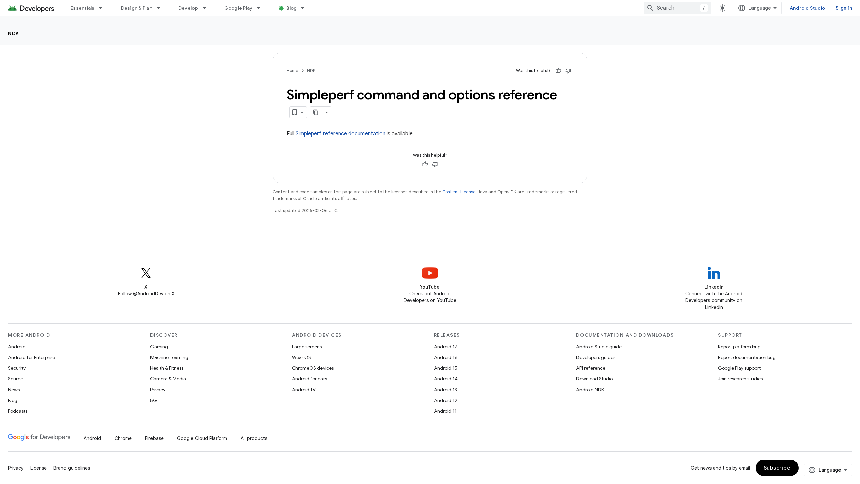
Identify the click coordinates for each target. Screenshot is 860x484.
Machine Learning (169, 357)
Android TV (304, 390)
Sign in (844, 8)
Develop (188, 8)
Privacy (157, 390)
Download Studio (594, 379)
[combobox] (677, 8)
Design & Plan (136, 8)
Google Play (238, 8)
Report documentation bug (747, 357)
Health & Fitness (166, 368)
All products (254, 438)
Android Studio (807, 8)
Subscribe (777, 468)
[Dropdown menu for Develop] (207, 8)
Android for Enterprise (31, 357)
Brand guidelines (71, 468)
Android (17, 347)
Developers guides (595, 357)
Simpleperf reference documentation (340, 133)
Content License (459, 192)
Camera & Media (168, 379)
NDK (13, 33)
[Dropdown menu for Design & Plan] (161, 8)
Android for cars (309, 379)
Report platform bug (739, 347)
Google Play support (739, 368)
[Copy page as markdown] (316, 112)
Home (292, 70)
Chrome (123, 438)
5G (153, 400)
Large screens (307, 347)
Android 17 (445, 347)
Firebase (154, 438)
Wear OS (301, 357)
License (38, 468)
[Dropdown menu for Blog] (306, 8)
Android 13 (445, 390)
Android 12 (445, 400)
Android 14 (446, 379)
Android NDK (590, 390)
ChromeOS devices (313, 368)
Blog (291, 8)
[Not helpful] (568, 71)
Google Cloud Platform (202, 438)
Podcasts (17, 411)
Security (17, 368)
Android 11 (445, 411)
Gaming (159, 347)
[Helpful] (558, 71)
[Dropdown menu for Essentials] (104, 8)
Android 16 (446, 357)
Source (15, 379)
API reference (590, 368)
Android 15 (445, 368)
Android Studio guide (599, 347)
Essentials (82, 8)
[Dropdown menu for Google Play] (261, 8)
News (14, 390)
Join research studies (740, 379)
